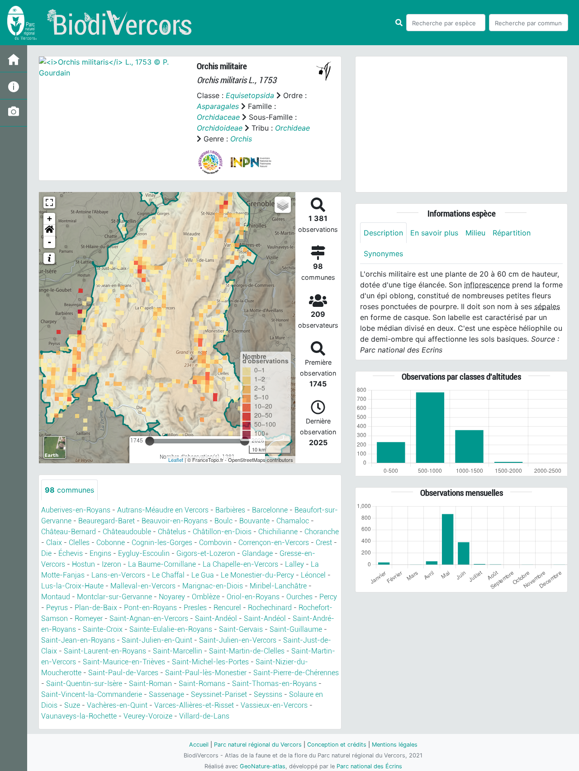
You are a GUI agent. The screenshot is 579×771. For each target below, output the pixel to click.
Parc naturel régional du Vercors (258, 744)
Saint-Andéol (216, 618)
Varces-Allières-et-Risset (194, 705)
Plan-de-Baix (96, 607)
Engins (100, 553)
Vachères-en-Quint (117, 705)
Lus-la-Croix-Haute (72, 586)
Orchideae (292, 127)
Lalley (294, 564)
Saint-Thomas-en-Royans (274, 683)
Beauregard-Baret (106, 521)
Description (383, 232)
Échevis (70, 553)
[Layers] (283, 205)
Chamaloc (292, 521)
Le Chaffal (168, 575)
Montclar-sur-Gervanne (114, 596)
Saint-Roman (150, 683)
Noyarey (172, 596)
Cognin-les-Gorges (162, 542)
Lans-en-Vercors (118, 575)
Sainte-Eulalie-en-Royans (170, 629)
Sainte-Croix (103, 629)
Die (46, 553)
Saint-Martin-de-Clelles (247, 651)
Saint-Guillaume (296, 629)
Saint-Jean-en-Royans (78, 640)
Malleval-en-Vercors (143, 586)
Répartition (512, 232)
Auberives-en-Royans (75, 510)
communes (69, 489)
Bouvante (254, 521)
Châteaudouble (127, 531)
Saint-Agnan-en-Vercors (148, 618)
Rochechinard (270, 607)
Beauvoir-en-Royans (175, 521)
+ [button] (49, 218)
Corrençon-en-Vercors (273, 542)
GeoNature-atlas (262, 766)
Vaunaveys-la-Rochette (79, 716)
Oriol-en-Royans (253, 596)
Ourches (299, 596)
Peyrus (57, 607)
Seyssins (268, 694)
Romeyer (89, 618)
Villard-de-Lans (204, 716)
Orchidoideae (219, 127)
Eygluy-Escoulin (144, 553)
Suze (72, 705)
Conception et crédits (336, 744)
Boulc (223, 521)
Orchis (241, 138)
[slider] (149, 441)
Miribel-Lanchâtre (278, 586)
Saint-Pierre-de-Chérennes (296, 672)
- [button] (49, 242)
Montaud (55, 596)
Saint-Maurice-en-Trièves (124, 662)
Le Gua (202, 575)
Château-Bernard (68, 531)
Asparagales (218, 106)
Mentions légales (395, 744)
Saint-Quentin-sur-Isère (84, 683)
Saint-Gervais (241, 629)
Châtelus (172, 531)
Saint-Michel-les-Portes (210, 662)
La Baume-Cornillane (162, 564)
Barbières (230, 510)
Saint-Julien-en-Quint (157, 640)
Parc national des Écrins (369, 766)
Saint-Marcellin (177, 651)
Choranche (321, 531)
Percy (328, 596)
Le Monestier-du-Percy (257, 575)
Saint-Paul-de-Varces (123, 672)
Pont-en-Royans (150, 607)
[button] (49, 230)
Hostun (83, 564)
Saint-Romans (202, 683)
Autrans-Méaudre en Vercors (163, 510)
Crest (324, 542)
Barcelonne (270, 510)
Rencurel (227, 607)
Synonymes (383, 253)
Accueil (199, 744)
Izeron (111, 564)
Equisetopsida (250, 95)
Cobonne (110, 542)
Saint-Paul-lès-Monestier (206, 672)
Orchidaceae (218, 117)
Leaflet (175, 459)
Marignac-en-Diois (212, 586)
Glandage (257, 553)
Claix (54, 542)
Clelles (79, 542)
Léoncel (313, 575)
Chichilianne (278, 531)
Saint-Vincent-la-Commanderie (91, 694)
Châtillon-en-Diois (222, 531)
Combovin (215, 542)
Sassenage (166, 694)
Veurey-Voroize (147, 716)
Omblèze (206, 596)
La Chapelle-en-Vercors (240, 564)
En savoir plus (434, 232)
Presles (195, 607)
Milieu (475, 232)
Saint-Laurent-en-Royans (105, 651)
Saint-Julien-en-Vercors (237, 640)
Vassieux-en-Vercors (274, 705)
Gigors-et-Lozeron (205, 553)
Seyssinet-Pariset (219, 694)
